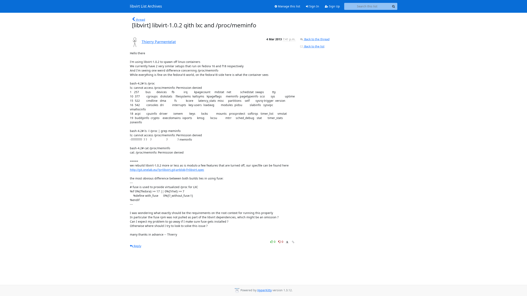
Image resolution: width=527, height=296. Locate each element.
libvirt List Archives (146, 6)
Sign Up (334, 6)
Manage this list (288, 6)
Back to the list (313, 46)
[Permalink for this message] (293, 242)
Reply (137, 246)
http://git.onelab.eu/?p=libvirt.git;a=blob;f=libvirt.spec (167, 170)
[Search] (393, 6)
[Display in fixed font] (287, 242)
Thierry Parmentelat (159, 41)
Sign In (313, 6)
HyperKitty (264, 290)
